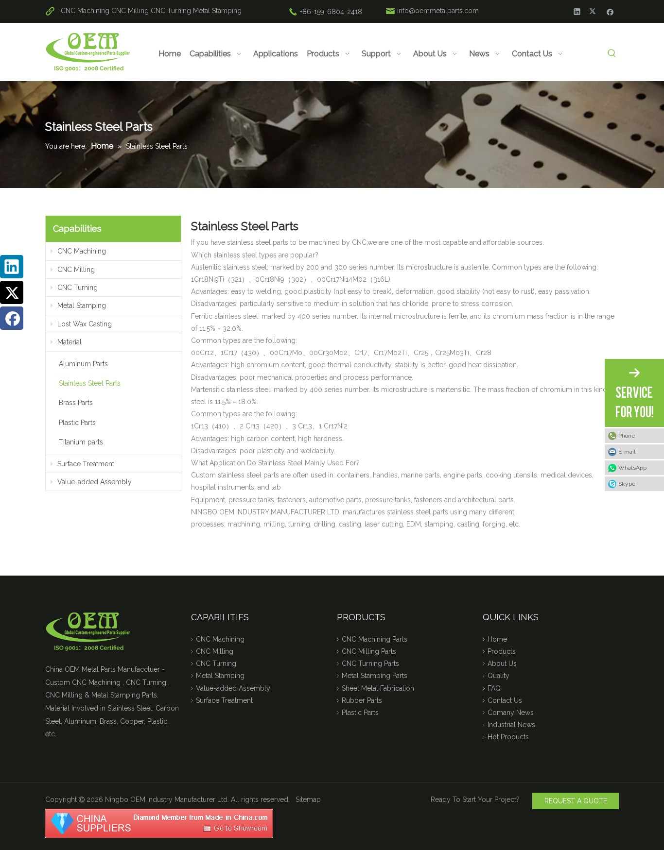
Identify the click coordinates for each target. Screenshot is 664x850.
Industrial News (511, 725)
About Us (502, 663)
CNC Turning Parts (370, 663)
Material (68, 342)
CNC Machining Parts (374, 639)
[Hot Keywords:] (611, 53)
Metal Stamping (217, 11)
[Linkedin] (577, 11)
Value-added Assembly (93, 482)
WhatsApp (632, 467)
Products (502, 651)
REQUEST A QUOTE (575, 801)
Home (497, 639)
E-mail (626, 451)
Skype (626, 483)
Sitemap (308, 799)
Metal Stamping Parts (374, 676)
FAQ (494, 688)
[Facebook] (610, 11)
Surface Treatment (84, 464)
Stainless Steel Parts (90, 383)
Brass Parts (76, 403)
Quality (498, 676)
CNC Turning (171, 11)
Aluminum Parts (83, 364)
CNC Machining (85, 11)
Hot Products (508, 737)
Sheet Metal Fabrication (378, 688)
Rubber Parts (362, 700)
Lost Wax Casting (83, 324)
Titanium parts (81, 442)
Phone (626, 435)
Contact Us (505, 700)
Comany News (511, 712)
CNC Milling (130, 11)
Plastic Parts (77, 422)
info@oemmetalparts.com (438, 11)
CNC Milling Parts (369, 651)
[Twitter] (594, 11)
